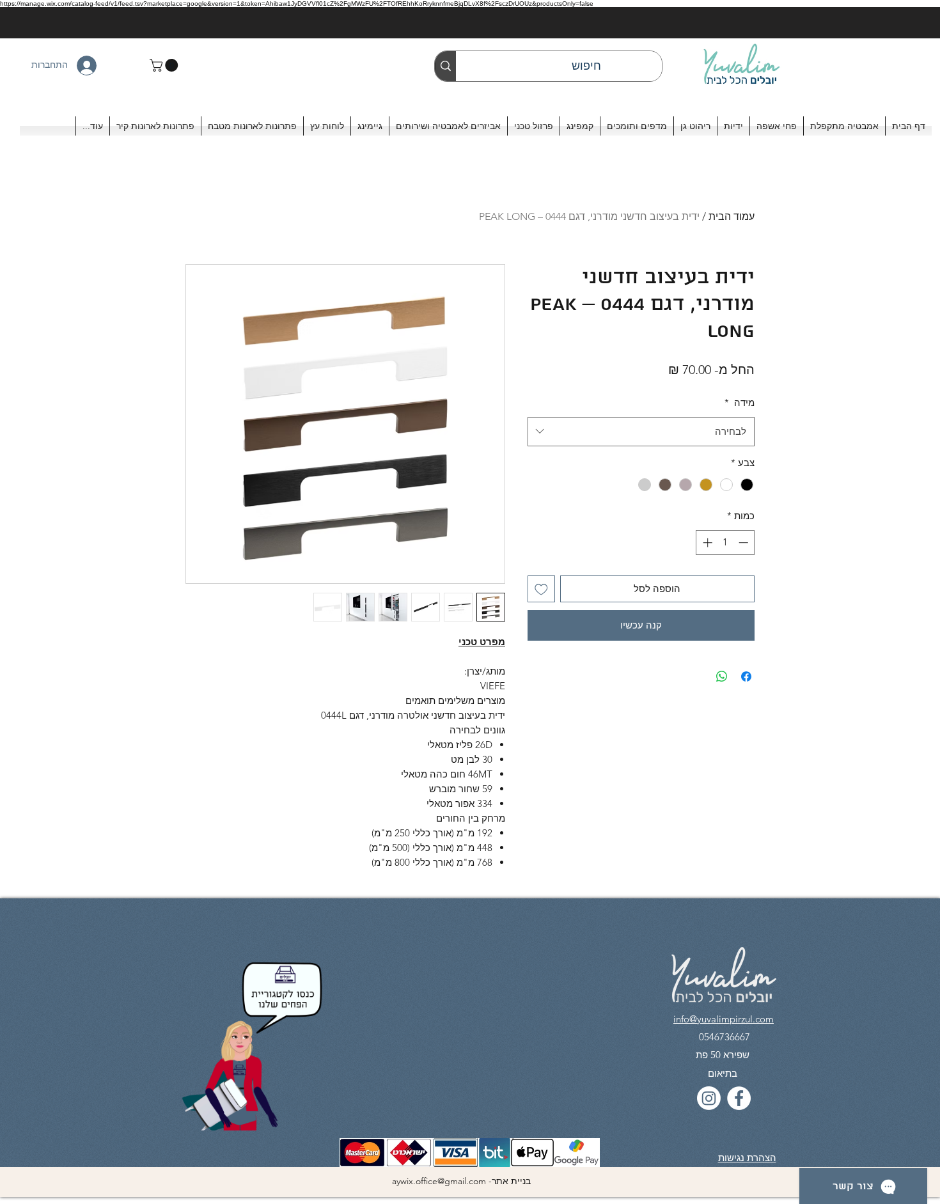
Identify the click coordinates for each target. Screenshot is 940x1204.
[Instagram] (709, 1098)
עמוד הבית (732, 216)
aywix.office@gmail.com (439, 1181)
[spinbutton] (725, 542)
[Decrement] (744, 542)
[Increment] (706, 542)
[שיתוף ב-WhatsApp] (722, 676)
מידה (740, 402)
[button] (165, 65)
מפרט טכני (481, 642)
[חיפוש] (445, 66)
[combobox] (641, 431)
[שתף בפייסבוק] (746, 676)
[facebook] (739, 1098)
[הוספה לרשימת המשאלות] (541, 589)
